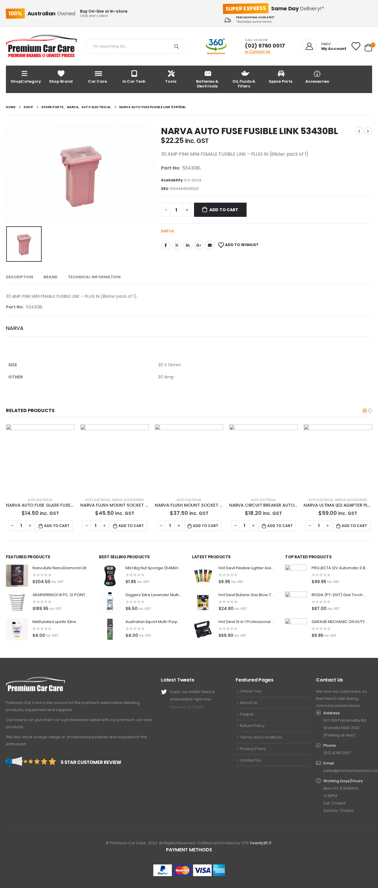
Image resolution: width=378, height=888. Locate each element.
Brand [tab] (50, 277)
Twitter (176, 245)
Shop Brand (61, 81)
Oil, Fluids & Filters (243, 84)
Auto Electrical (40, 500)
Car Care (97, 81)
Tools (170, 81)
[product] (40, 458)
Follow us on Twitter (186, 707)
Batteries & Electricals (207, 84)
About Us (248, 702)
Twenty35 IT (261, 843)
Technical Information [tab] (94, 277)
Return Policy (252, 725)
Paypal (246, 714)
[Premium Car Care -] (41, 46)
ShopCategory (26, 81)
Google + (198, 245)
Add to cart (223, 210)
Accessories (317, 81)
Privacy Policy (253, 749)
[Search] (177, 46)
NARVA (167, 231)
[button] (364, 410)
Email (209, 245)
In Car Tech (134, 81)
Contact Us (250, 760)
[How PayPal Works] (189, 870)
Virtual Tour (251, 691)
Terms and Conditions (261, 737)
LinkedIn (188, 245)
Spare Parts (281, 81)
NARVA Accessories (128, 500)
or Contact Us (257, 51)
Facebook (165, 245)
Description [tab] (19, 277)
